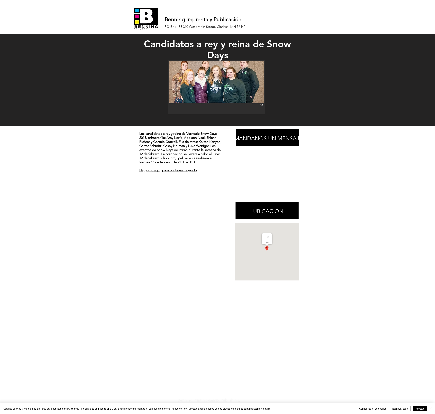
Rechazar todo (400, 408)
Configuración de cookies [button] (372, 408)
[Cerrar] (431, 408)
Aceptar (420, 408)
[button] (216, 87)
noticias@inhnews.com (214, 383)
